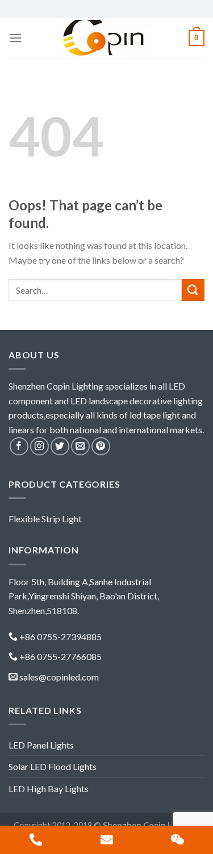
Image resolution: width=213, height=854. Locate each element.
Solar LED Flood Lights (53, 766)
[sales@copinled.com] (106, 840)
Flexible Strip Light (45, 518)
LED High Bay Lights (49, 788)
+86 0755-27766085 (60, 656)
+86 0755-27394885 (60, 636)
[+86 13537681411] (35, 840)
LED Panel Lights (41, 744)
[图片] (177, 840)
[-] (107, 38)
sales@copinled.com (59, 676)
